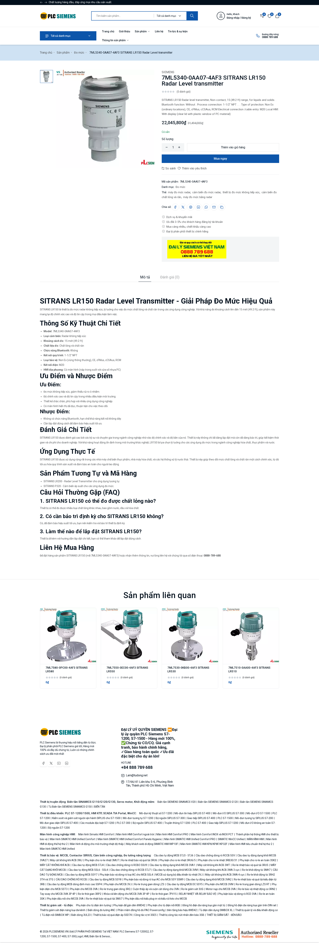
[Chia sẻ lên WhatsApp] (206, 207)
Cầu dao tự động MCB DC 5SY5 (184, 884)
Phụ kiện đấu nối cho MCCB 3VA (65, 898)
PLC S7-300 (123, 822)
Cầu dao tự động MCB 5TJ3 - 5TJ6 (174, 855)
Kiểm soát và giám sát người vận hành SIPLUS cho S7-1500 (86, 818)
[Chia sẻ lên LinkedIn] (198, 207)
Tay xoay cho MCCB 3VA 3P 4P (58, 893)
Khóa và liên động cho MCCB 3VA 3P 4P (126, 893)
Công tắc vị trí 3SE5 (145, 914)
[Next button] (41, 2)
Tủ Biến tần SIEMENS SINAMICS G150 (70, 806)
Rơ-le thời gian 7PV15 (164, 893)
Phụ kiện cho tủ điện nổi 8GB (164, 905)
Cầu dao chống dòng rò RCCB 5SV (215, 855)
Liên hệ (159, 31)
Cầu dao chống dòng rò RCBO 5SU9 (127, 865)
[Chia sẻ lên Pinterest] (191, 207)
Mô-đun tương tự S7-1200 (138, 818)
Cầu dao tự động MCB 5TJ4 (88, 865)
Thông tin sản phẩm (114, 40)
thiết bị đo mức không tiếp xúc (241, 192)
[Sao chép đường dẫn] (222, 207)
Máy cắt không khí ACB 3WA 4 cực (225, 874)
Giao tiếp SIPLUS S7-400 (201, 818)
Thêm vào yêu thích (194, 168)
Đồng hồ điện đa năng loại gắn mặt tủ (204, 905)
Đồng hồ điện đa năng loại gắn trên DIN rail (252, 905)
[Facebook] (43, 763)
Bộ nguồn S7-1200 (59, 827)
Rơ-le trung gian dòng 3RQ (115, 889)
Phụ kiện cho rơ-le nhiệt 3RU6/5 (177, 860)
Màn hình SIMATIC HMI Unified (57, 848)
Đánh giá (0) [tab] (169, 277)
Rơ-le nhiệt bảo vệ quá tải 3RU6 (139, 860)
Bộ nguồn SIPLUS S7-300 (170, 818)
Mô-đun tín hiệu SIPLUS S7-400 (192, 813)
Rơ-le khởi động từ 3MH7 (256, 869)
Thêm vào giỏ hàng (233, 147)
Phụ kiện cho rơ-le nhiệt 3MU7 (101, 860)
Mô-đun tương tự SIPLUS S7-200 (254, 818)
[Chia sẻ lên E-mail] (214, 207)
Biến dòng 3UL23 (81, 914)
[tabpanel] (159, 420)
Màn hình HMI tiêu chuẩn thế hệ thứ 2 (251, 843)
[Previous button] (45, 2)
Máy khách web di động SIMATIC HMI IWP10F (152, 843)
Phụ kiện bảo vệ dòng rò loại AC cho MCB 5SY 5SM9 (153, 879)
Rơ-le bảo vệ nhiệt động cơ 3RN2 (257, 889)
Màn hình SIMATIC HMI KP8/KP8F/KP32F (204, 843)
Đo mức (79, 52)
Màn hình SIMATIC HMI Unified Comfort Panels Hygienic (129, 839)
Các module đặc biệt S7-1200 (97, 822)
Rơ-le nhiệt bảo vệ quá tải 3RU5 (250, 865)
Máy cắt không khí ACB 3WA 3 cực (220, 869)
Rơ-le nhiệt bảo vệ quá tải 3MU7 (104, 898)
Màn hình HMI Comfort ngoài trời (135, 834)
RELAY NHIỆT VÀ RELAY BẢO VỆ (198, 893)
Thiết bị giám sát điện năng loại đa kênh (63, 910)
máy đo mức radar (179, 192)
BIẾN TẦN (99, 806)
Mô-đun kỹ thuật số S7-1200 (156, 813)
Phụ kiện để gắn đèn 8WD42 (129, 905)
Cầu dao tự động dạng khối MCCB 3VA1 (172, 865)
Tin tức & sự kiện (178, 31)
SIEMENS (168, 72)
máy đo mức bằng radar (197, 197)
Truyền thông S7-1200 (177, 822)
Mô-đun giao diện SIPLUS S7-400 (59, 822)
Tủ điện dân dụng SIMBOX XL (216, 910)
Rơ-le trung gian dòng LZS (149, 884)
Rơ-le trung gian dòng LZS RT (252, 884)
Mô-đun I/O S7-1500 (258, 813)
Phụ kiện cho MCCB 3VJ (118, 884)
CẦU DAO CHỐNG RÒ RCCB (71, 879)
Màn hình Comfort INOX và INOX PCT (212, 834)
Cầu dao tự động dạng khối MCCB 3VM (175, 869)
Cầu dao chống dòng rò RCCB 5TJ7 (130, 869)
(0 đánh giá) (184, 91)
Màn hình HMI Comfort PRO (172, 834)
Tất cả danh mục (60, 35)
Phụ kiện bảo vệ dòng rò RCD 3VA (237, 893)
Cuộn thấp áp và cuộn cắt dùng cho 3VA (155, 889)
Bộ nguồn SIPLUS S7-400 (147, 822)
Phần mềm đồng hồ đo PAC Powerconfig (141, 910)
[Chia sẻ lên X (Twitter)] (183, 207)
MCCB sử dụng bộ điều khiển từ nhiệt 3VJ (179, 874)
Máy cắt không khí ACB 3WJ (66, 860)
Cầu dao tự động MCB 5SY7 (81, 874)
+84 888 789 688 (137, 767)
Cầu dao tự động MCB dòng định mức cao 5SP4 (74, 884)
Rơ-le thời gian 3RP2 (89, 893)
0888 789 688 (270, 37)
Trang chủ (108, 31)
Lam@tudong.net (137, 775)
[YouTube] (58, 763)
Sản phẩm (141, 31)
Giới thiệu (124, 31)
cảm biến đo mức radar (206, 192)
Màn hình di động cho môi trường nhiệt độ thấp (96, 843)
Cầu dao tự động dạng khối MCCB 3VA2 (208, 879)
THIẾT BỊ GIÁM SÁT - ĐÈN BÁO (224, 914)
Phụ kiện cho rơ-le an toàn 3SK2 (258, 860)
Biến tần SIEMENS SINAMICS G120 (218, 801)
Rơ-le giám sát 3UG (192, 889)
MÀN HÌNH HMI (255, 839)
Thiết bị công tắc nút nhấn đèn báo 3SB (181, 914)
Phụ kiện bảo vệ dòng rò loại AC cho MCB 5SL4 (126, 874)
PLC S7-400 (199, 822)
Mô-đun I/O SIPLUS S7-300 (228, 813)
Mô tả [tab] (145, 277)
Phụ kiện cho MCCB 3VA (83, 889)
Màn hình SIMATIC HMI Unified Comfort (72, 839)
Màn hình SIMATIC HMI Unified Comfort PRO (190, 839)
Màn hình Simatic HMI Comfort (96, 834)
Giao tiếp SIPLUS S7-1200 (223, 822)
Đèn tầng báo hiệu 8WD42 (182, 910)
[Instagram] (66, 763)
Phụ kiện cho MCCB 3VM (219, 884)
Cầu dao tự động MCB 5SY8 (105, 879)
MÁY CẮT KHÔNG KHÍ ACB (55, 865)
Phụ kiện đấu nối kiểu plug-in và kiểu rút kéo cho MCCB (155, 898)
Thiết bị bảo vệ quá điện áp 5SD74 (112, 914)
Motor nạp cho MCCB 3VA (220, 889)
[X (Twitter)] (51, 763)
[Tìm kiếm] (192, 16)
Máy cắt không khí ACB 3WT (214, 865)
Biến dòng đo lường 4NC (101, 910)
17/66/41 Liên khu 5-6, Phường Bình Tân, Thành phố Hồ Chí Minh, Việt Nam (150, 783)
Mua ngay (220, 158)
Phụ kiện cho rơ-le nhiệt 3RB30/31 (218, 860)
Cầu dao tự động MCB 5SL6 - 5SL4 (88, 869)
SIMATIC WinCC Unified (231, 839)
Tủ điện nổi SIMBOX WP (55, 914)
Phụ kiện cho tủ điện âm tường (94, 905)
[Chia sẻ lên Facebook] (175, 207)
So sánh (170, 168)
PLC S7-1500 (225, 818)
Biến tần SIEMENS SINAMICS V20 (176, 801)
